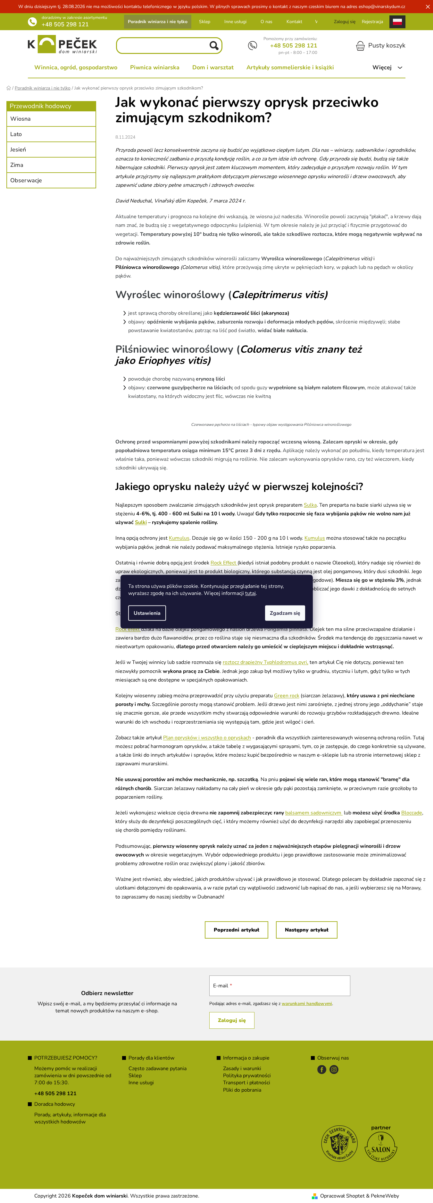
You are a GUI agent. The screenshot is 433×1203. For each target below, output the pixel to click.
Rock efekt (128, 629)
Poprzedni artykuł (236, 929)
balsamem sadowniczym (314, 812)
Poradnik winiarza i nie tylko (157, 22)
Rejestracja (372, 22)
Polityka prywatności (247, 1075)
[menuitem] (76, 67)
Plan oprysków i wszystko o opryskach (207, 737)
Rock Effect (223, 562)
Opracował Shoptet (342, 1195)
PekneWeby (385, 1195)
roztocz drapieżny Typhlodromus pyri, (265, 662)
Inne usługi (235, 22)
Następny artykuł (307, 929)
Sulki (141, 522)
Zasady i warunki (242, 1068)
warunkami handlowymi (307, 1004)
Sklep (204, 22)
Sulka (310, 505)
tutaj (250, 593)
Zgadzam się (285, 612)
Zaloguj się (232, 1020)
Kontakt (294, 22)
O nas (266, 22)
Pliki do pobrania (242, 1090)
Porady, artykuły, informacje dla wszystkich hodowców (70, 1118)
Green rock (286, 695)
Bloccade (411, 812)
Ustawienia (147, 612)
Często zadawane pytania (158, 1068)
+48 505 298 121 (65, 24)
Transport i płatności (246, 1082)
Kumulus (179, 538)
